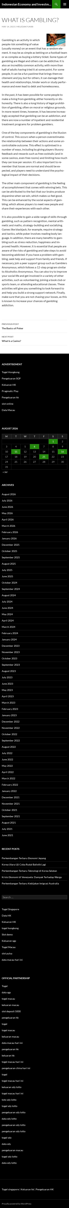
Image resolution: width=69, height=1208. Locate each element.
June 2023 (7, 683)
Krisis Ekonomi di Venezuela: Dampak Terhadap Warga (32, 877)
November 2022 (11, 727)
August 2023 (9, 671)
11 (16, 451)
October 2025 (9, 551)
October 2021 (9, 809)
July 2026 (7, 500)
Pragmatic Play (10, 391)
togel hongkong (10, 928)
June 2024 (7, 607)
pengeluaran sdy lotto (13, 1124)
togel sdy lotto (9, 1156)
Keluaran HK (9, 384)
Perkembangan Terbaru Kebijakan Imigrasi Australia (30, 883)
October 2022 (9, 734)
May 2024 (7, 614)
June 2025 (7, 576)
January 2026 (9, 538)
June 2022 (7, 759)
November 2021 (11, 803)
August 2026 (9, 494)
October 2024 (9, 582)
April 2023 (8, 696)
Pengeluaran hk (10, 397)
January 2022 (9, 790)
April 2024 (8, 620)
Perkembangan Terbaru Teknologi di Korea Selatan (29, 870)
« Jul (5, 471)
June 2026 (7, 506)
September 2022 (11, 740)
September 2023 (11, 664)
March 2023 (8, 702)
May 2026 (7, 513)
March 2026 (8, 525)
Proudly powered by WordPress (16, 1203)
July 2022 (7, 753)
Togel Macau (9, 947)
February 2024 (10, 633)
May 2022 (7, 765)
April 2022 (8, 772)
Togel (5, 986)
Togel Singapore (10, 909)
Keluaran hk (27, 1189)
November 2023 (11, 652)
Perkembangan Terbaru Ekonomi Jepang (24, 858)
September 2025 (11, 557)
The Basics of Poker (12, 326)
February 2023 (10, 708)
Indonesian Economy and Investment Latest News (27, 4)
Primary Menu (65, 4)
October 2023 (9, 658)
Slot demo (7, 934)
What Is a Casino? (11, 338)
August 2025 (9, 563)
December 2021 (10, 797)
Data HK (6, 915)
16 (62, 451)
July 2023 (7, 677)
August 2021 (9, 822)
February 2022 (10, 784)
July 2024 (7, 601)
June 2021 (7, 835)
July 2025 (7, 569)
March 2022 (8, 778)
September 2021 (11, 816)
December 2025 (10, 544)
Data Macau (8, 410)
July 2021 (7, 828)
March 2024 (8, 626)
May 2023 (7, 689)
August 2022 (9, 746)
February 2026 (10, 532)
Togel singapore (10, 1189)
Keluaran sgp (9, 940)
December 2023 (10, 645)
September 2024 (11, 588)
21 (43, 456)
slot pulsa (7, 953)
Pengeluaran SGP (11, 378)
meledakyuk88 (24, 26)
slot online (7, 403)
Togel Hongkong (10, 372)
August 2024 (9, 595)
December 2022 (10, 721)
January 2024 (9, 639)
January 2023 (9, 715)
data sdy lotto (9, 1162)
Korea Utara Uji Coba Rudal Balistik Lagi (24, 864)
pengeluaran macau (12, 1150)
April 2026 (8, 519)
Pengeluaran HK (45, 1189)
